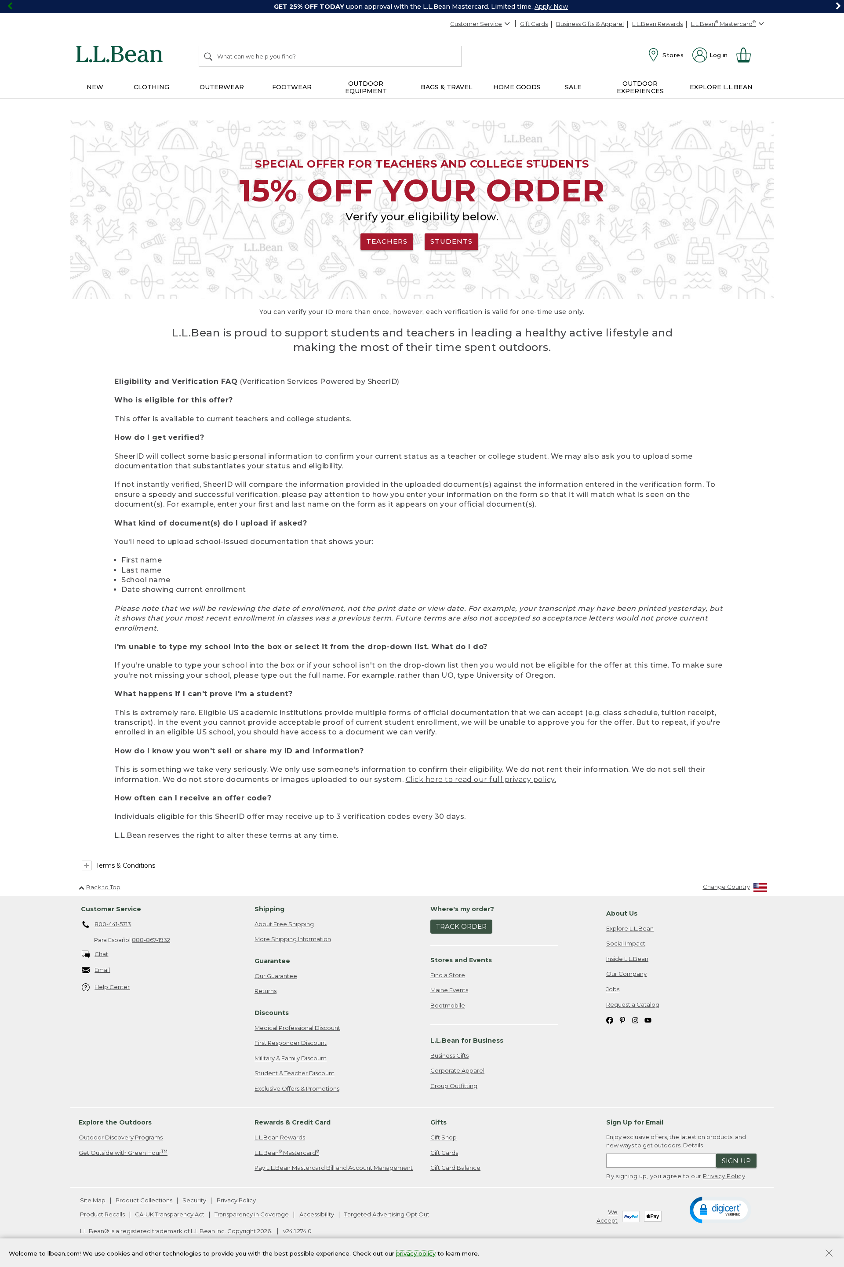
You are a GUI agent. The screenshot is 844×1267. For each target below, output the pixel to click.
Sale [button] (573, 87)
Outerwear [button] (222, 87)
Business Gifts (449, 1055)
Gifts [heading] (438, 1122)
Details (693, 1145)
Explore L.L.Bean (630, 928)
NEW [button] (95, 87)
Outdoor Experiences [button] (640, 87)
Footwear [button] (292, 87)
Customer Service (476, 23)
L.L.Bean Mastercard (287, 1152)
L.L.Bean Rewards (657, 23)
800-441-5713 (113, 923)
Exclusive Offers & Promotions (297, 1088)
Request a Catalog (632, 1004)
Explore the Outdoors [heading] (115, 1122)
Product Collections (144, 1200)
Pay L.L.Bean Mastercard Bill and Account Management (334, 1167)
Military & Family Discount (291, 1058)
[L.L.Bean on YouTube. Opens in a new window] (647, 1019)
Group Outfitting (453, 1085)
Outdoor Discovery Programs (121, 1137)
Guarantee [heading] (272, 961)
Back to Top (103, 887)
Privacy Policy (724, 1175)
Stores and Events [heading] (461, 960)
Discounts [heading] (272, 1013)
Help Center (112, 986)
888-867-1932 (151, 939)
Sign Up (736, 1161)
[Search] (209, 56)
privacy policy (416, 1252)
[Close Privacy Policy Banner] (829, 1254)
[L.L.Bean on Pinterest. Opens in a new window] (622, 1019)
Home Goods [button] (517, 87)
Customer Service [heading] (111, 909)
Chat (101, 953)
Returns (265, 990)
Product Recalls (102, 1214)
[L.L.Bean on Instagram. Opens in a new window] (635, 1019)
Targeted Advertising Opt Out (386, 1214)
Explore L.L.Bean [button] (721, 87)
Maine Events (449, 989)
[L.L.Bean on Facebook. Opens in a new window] (609, 1019)
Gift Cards (534, 23)
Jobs (612, 989)
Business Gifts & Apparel (590, 23)
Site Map (93, 1200)
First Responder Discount (291, 1042)
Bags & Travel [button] (447, 87)
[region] (422, 6)
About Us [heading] (621, 913)
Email (102, 969)
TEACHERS (386, 241)
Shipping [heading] (269, 909)
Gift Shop (443, 1137)
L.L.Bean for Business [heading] (466, 1040)
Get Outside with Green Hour (123, 1152)
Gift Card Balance (455, 1167)
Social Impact (625, 943)
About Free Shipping (284, 923)
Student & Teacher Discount (295, 1073)
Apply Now (551, 7)
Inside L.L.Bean (627, 958)
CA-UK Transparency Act (169, 1214)
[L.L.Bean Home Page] (121, 55)
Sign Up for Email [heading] (634, 1122)
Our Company (626, 973)
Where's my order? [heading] (462, 909)
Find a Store (447, 975)
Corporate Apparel (457, 1070)
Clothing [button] (151, 87)
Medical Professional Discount (297, 1027)
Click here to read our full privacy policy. (481, 779)
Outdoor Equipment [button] (366, 87)
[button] (720, 1209)
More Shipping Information (293, 938)
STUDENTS (451, 241)
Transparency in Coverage (252, 1214)
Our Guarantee (276, 975)
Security (194, 1200)
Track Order (461, 926)
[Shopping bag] (747, 55)
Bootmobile (447, 1005)
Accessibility (316, 1214)
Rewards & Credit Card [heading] (293, 1122)
